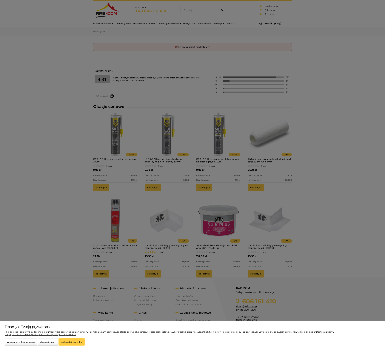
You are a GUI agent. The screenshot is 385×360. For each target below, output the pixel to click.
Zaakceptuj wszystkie (71, 342)
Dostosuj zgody (47, 342)
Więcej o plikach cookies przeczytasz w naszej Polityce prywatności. (40, 334)
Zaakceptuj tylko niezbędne (21, 342)
